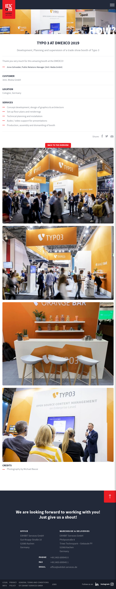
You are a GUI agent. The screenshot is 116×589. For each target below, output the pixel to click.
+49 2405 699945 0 (59, 557)
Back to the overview (58, 145)
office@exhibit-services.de (63, 567)
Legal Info (5, 584)
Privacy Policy (13, 584)
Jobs (54, 584)
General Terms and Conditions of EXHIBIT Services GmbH (34, 584)
